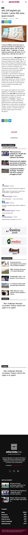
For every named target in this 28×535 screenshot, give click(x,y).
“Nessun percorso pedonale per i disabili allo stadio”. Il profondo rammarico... (18, 492)
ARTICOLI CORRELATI (8, 145)
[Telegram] (9, 21)
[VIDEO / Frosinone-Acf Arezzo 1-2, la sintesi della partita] (5, 271)
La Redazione (4, 18)
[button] (2, 2)
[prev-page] (2, 178)
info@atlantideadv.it (17, 465)
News (6, 5)
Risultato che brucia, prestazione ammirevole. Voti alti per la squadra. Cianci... (17, 485)
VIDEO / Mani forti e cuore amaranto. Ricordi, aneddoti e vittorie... (17, 292)
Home (2, 5)
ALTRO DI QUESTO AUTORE (9, 147)
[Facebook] (2, 21)
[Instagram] (14, 471)
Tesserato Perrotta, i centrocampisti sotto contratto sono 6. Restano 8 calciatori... (18, 264)
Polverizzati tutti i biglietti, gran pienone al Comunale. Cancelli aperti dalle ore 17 (18, 163)
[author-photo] (14, 135)
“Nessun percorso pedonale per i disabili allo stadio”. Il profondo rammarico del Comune (18, 154)
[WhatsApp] (6, 21)
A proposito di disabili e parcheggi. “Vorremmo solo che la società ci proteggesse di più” (17, 171)
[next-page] (5, 178)
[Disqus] (14, 202)
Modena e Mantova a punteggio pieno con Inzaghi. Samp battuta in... (18, 499)
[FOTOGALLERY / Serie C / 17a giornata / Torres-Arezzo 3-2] (5, 278)
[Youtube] (18, 471)
